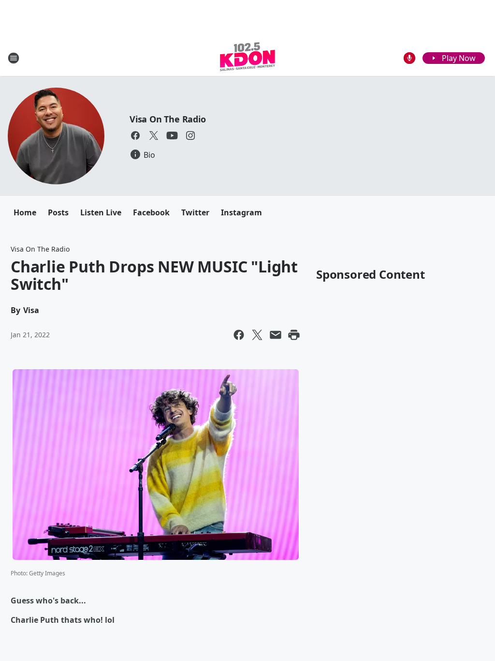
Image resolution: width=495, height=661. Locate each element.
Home (25, 212)
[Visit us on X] (154, 135)
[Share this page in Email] (275, 335)
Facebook (151, 212)
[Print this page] (294, 335)
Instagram (241, 212)
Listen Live (100, 212)
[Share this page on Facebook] (239, 335)
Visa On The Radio (168, 119)
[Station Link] (247, 58)
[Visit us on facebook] (135, 135)
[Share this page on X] (257, 335)
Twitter (195, 212)
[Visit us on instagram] (190, 135)
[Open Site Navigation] (13, 58)
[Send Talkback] (409, 58)
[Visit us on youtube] (172, 135)
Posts (58, 212)
